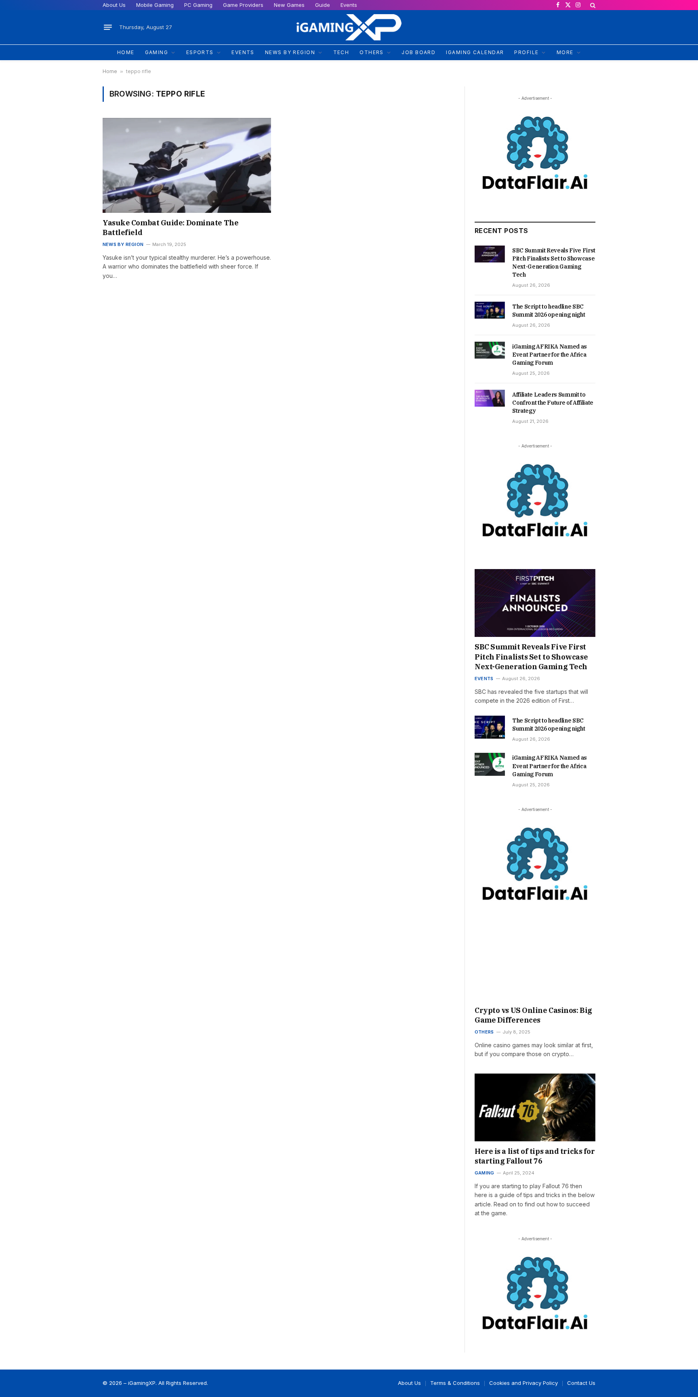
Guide (322, 5)
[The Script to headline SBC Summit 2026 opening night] (490, 310)
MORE (565, 52)
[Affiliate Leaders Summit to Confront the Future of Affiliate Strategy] (490, 398)
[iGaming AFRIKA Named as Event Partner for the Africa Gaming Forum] (490, 350)
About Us (114, 5)
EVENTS (242, 52)
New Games (289, 5)
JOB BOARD (418, 52)
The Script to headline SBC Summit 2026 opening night (548, 310)
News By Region (123, 244)
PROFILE (526, 52)
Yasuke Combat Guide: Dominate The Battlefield (170, 227)
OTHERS (372, 52)
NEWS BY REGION (290, 52)
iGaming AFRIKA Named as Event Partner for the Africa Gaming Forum (549, 354)
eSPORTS (200, 52)
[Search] (592, 5)
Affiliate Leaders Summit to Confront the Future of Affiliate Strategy (552, 402)
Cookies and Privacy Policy (523, 1383)
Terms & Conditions (455, 1383)
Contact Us (581, 1383)
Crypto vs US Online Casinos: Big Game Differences (533, 1015)
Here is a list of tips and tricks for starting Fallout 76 (535, 1156)
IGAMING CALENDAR (475, 52)
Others (484, 1032)
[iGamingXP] (349, 27)
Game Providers (243, 5)
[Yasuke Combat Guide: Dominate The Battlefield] (187, 165)
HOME (126, 52)
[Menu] (108, 27)
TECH (341, 52)
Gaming (484, 1173)
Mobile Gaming (155, 5)
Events (349, 5)
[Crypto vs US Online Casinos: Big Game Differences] (535, 966)
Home (110, 71)
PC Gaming (198, 5)
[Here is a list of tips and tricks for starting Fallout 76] (535, 1107)
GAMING (156, 52)
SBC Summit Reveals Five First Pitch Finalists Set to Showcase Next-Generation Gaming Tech (553, 262)
